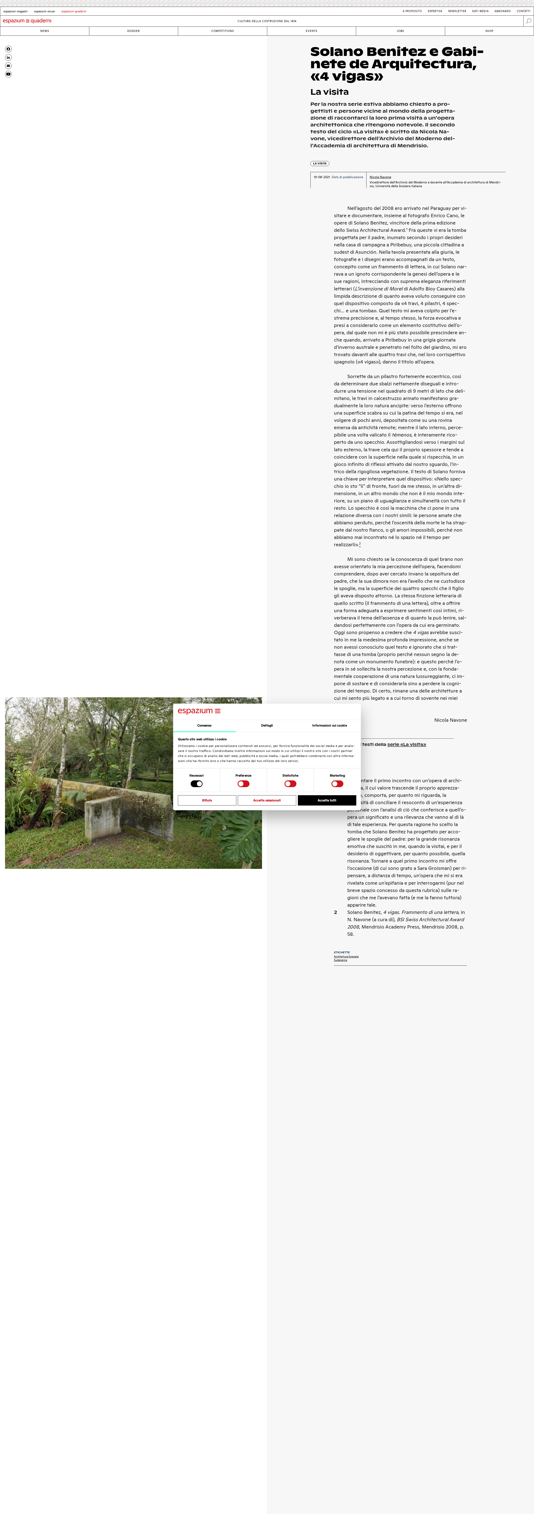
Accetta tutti (327, 800)
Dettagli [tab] (267, 725)
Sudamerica (340, 960)
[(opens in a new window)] (8, 74)
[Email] (8, 66)
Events (311, 31)
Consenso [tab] (204, 725)
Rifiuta (207, 800)
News (44, 31)
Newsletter (457, 11)
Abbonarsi (503, 11)
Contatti (524, 11)
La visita (320, 163)
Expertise (435, 11)
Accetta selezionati (267, 800)
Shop (489, 31)
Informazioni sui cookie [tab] (329, 725)
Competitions (222, 31)
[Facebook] (8, 49)
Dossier (133, 31)
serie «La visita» (406, 744)
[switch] (243, 783)
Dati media (480, 11)
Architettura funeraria (346, 956)
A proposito (412, 11)
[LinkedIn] (8, 57)
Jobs (400, 31)
